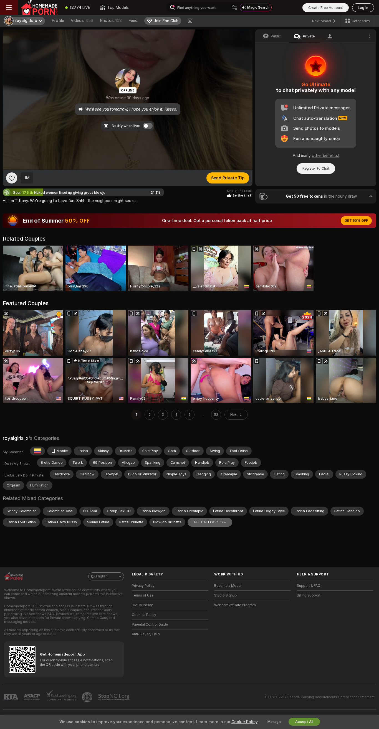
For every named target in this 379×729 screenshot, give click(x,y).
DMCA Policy (142, 605)
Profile (58, 20)
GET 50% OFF (356, 221)
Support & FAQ (308, 586)
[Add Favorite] (11, 177)
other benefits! (325, 155)
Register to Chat (315, 168)
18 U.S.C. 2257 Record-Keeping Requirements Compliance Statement (319, 697)
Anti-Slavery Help (146, 634)
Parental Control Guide (150, 624)
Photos (111, 20)
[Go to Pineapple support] (88, 697)
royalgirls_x (16, 438)
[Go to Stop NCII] (114, 697)
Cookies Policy (144, 615)
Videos (82, 20)
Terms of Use (142, 595)
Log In (363, 8)
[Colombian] (37, 451)
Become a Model (227, 586)
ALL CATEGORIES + (209, 522)
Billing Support (308, 595)
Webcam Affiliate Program (235, 605)
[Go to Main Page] (39, 7)
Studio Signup (225, 595)
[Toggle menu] (9, 7)
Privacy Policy (143, 586)
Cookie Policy (244, 722)
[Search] (235, 7)
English (102, 576)
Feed (133, 20)
